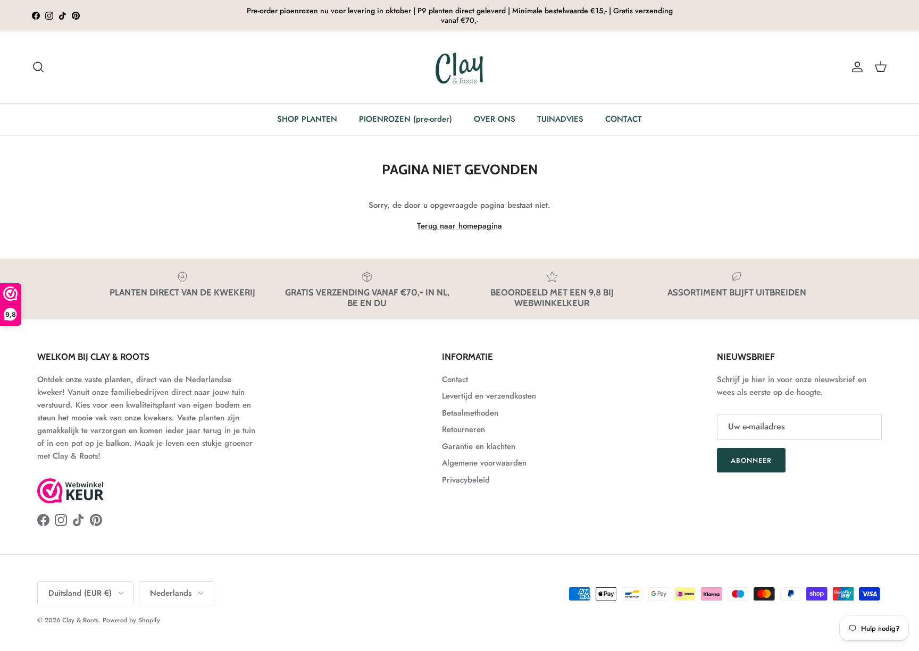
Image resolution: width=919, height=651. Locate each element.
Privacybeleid (466, 480)
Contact (455, 379)
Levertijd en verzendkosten (489, 396)
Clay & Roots (80, 620)
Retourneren (463, 429)
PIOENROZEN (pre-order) (405, 119)
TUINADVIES (560, 119)
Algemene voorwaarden (484, 463)
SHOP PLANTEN (307, 119)
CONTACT (623, 119)
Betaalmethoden (470, 413)
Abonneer (751, 460)
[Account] (855, 67)
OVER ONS (494, 119)
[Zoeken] (38, 67)
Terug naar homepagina (459, 226)
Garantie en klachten (478, 446)
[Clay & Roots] (460, 67)
